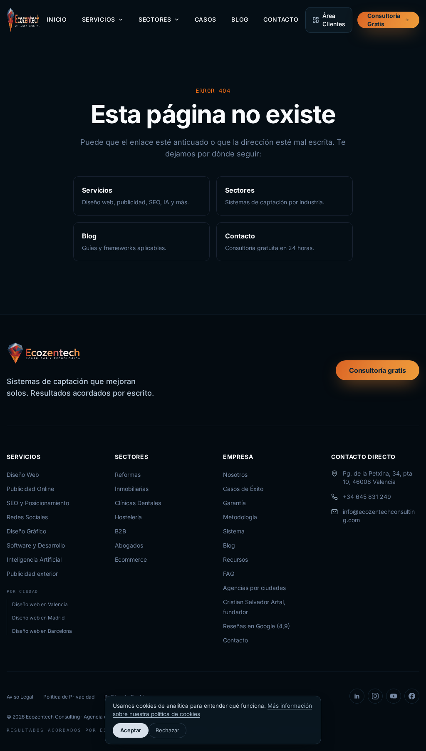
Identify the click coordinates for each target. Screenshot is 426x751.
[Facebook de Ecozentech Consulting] (411, 696)
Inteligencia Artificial (34, 559)
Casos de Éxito (243, 488)
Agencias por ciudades (254, 587)
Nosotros (235, 474)
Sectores (155, 19)
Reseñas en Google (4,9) (256, 626)
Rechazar (167, 730)
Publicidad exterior (32, 573)
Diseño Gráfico (26, 531)
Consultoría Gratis (383, 19)
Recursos (235, 559)
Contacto (281, 19)
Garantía (234, 502)
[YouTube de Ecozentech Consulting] (393, 696)
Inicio (57, 19)
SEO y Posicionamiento (38, 502)
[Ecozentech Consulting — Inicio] (23, 20)
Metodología (240, 516)
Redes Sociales (27, 516)
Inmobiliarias (132, 488)
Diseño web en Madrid (38, 618)
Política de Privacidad (68, 697)
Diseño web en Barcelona (42, 631)
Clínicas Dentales (138, 502)
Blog (239, 19)
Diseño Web (23, 474)
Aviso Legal (20, 697)
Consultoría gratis (377, 370)
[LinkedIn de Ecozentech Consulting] (356, 696)
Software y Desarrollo (36, 545)
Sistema (234, 531)
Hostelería (128, 516)
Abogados (129, 545)
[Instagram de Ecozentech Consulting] (375, 696)
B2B (120, 531)
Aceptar (130, 730)
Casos (206, 19)
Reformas (128, 474)
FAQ (229, 573)
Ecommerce (131, 559)
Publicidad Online (30, 488)
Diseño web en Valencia (40, 604)
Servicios (98, 19)
